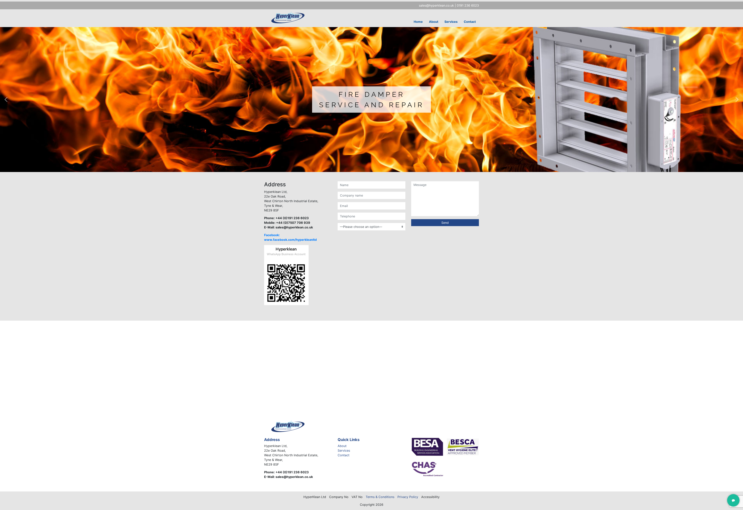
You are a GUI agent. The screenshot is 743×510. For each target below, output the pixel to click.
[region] (371, 99)
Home (418, 22)
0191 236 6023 (468, 5)
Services (451, 22)
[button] (6, 99)
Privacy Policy (407, 497)
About (433, 22)
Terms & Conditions (380, 497)
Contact (470, 22)
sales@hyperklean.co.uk (436, 5)
